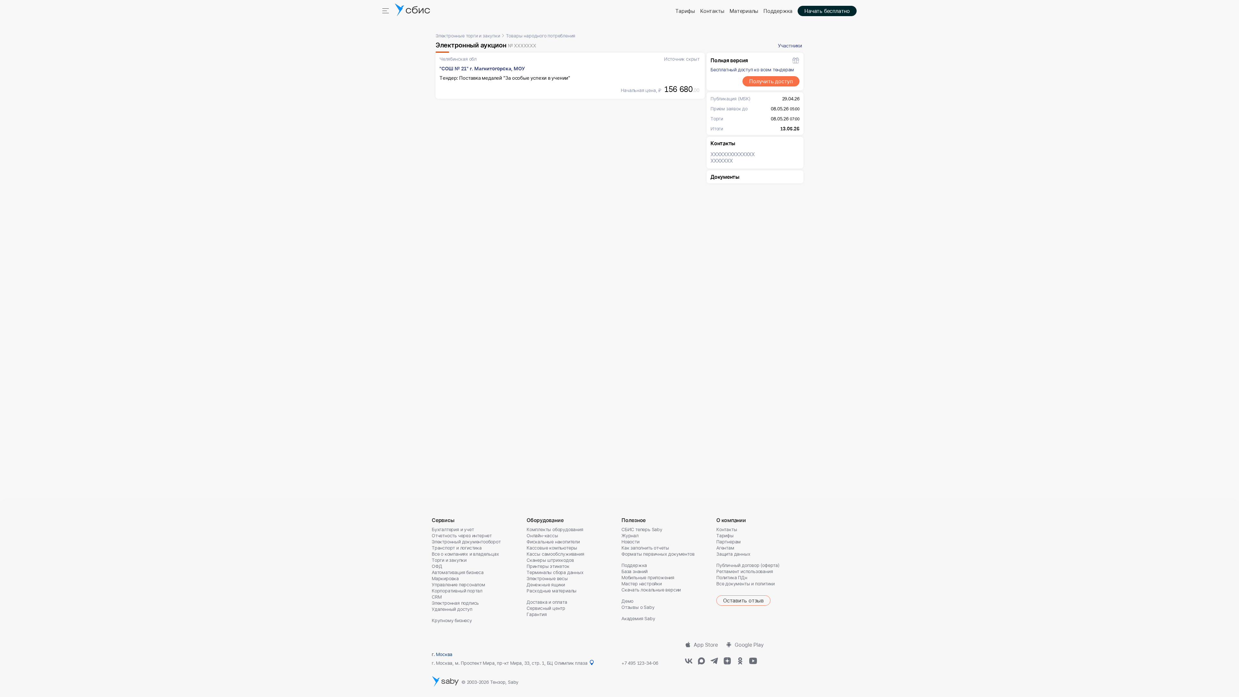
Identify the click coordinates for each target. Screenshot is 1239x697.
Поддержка (777, 11)
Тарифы (685, 11)
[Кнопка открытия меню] (386, 10)
